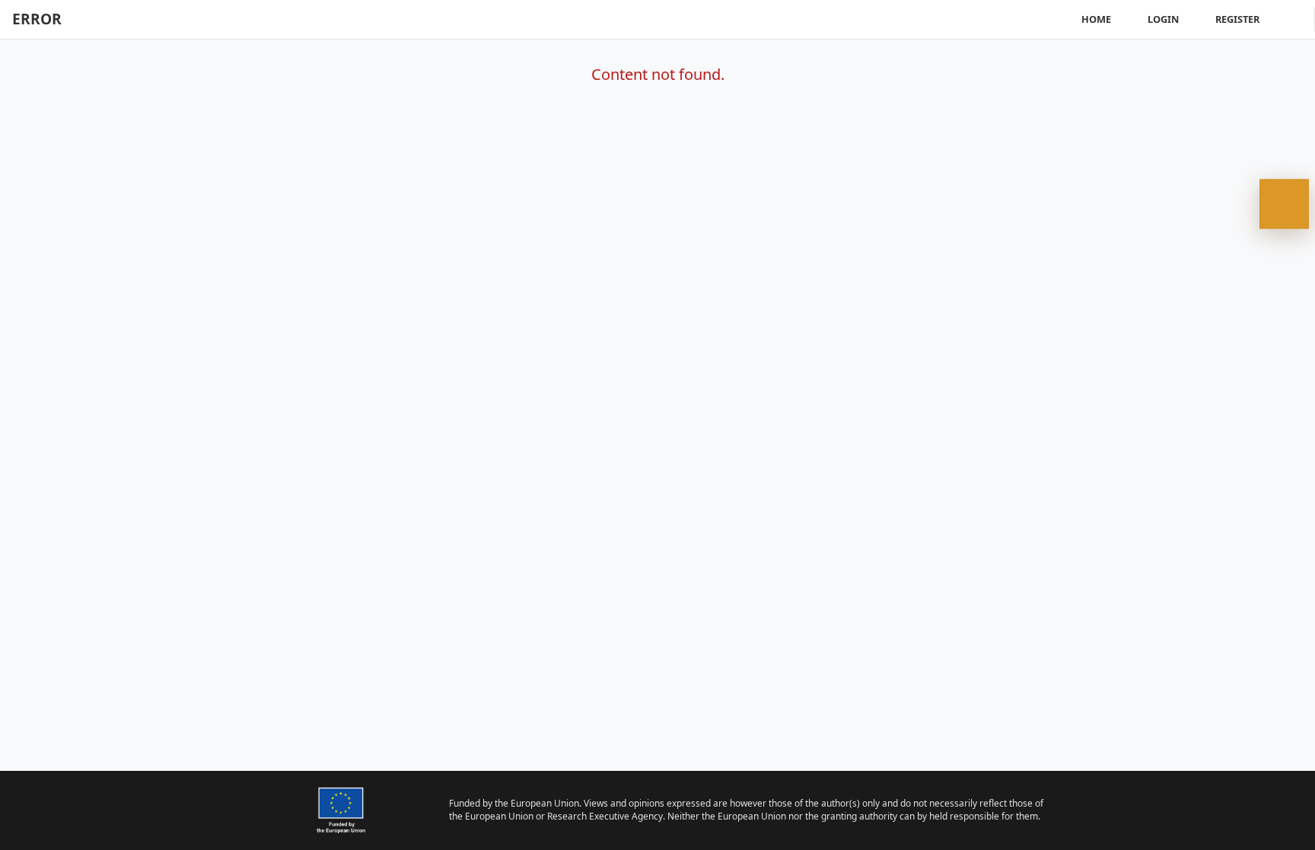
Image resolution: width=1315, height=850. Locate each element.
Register (1237, 19)
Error (37, 18)
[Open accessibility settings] (1284, 204)
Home (1096, 19)
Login (1163, 19)
